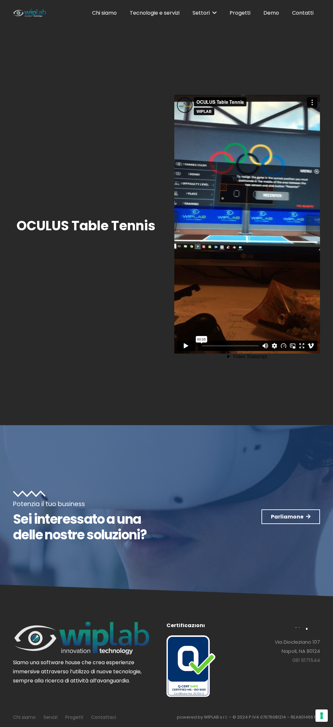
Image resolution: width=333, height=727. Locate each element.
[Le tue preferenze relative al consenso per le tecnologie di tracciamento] (321, 715)
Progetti (74, 717)
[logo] (30, 13)
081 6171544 (306, 660)
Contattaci (103, 717)
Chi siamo (24, 717)
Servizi (51, 717)
